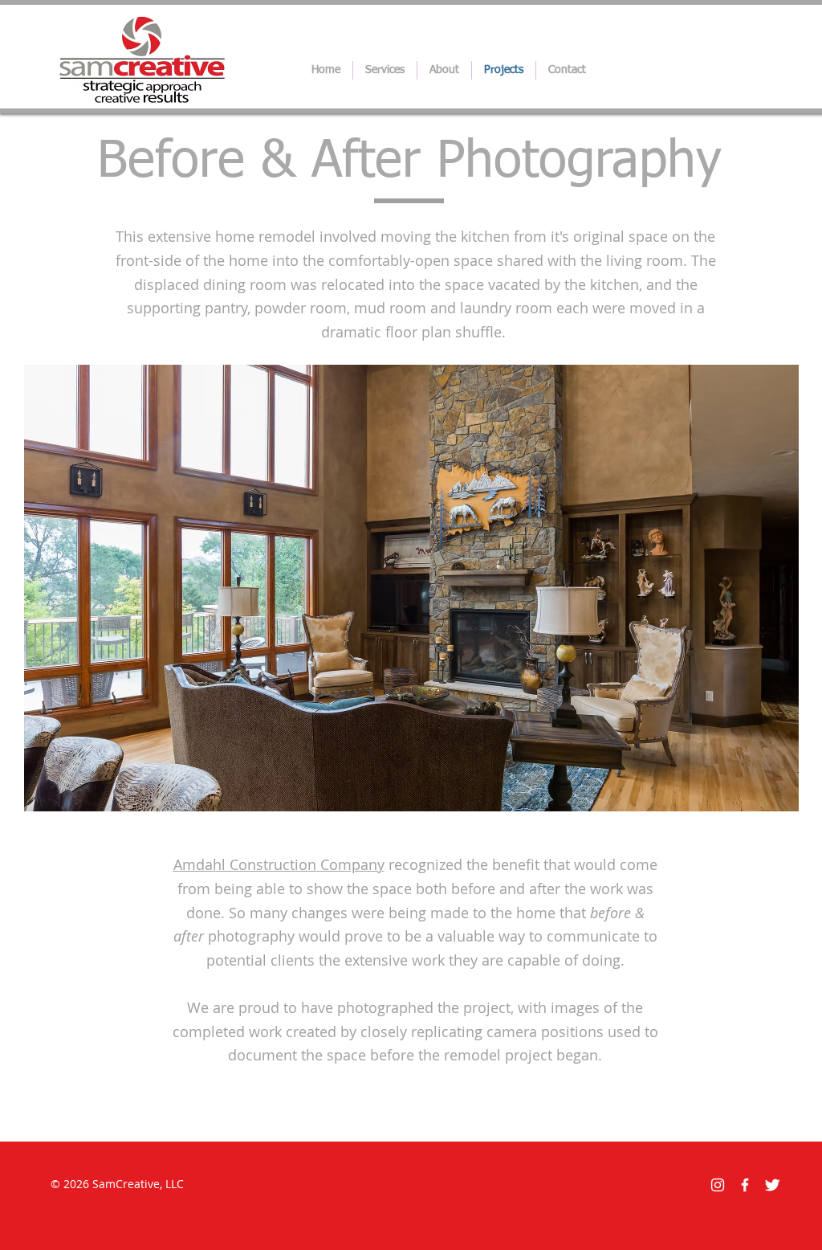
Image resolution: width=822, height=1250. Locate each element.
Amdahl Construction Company (279, 864)
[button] (411, 588)
